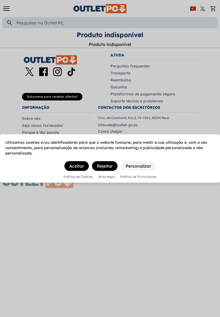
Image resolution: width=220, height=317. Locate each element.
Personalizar (138, 166)
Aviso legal (106, 176)
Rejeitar (105, 166)
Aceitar (76, 166)
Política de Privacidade (138, 176)
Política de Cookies (78, 176)
